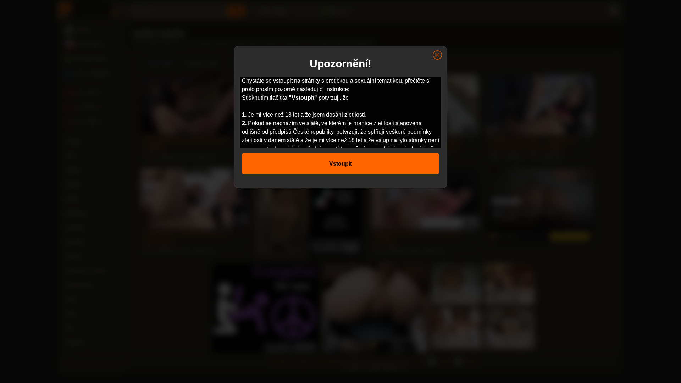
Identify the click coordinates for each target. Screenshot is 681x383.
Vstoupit (340, 164)
